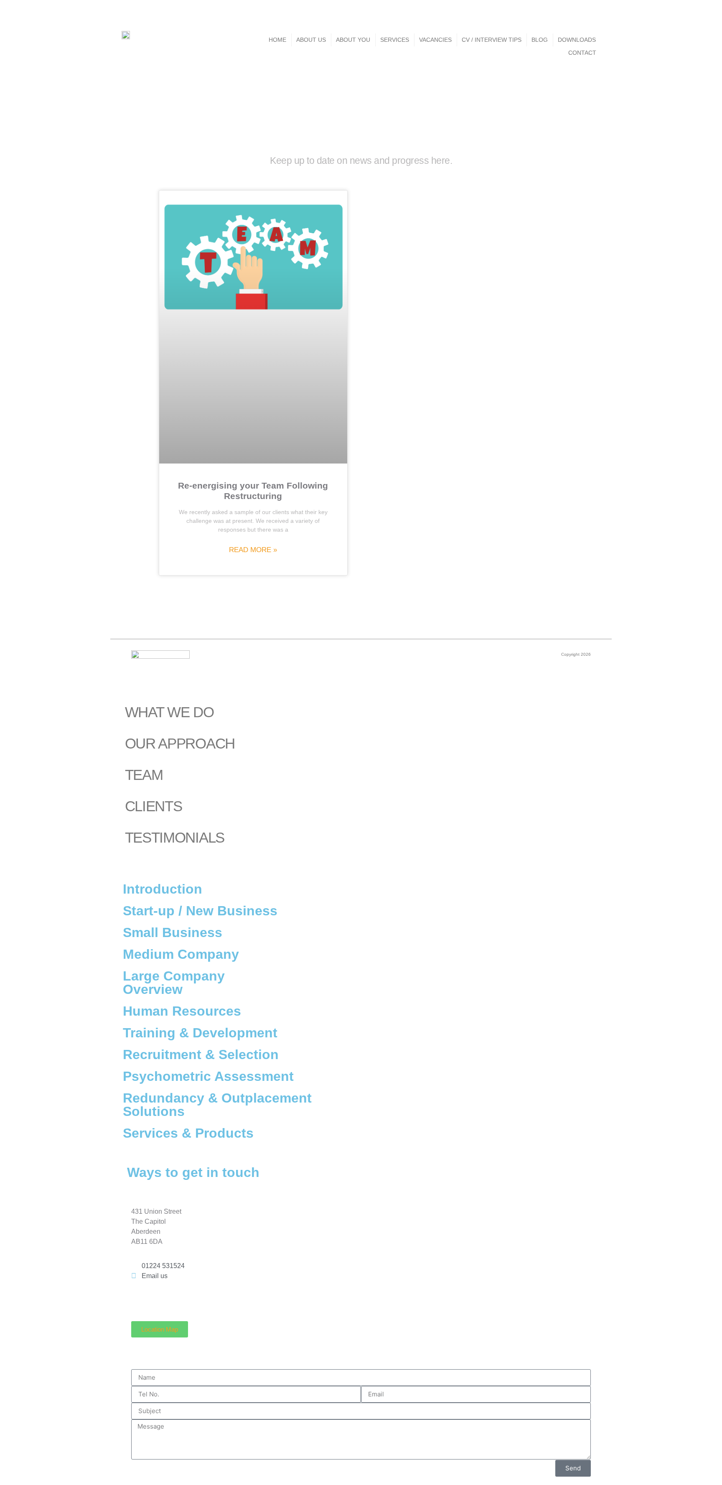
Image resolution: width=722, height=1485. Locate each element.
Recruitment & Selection (201, 1054)
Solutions (154, 1111)
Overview (153, 989)
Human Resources (182, 1011)
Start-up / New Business (200, 910)
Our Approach (180, 743)
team (144, 775)
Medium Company (181, 954)
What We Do (169, 712)
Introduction (162, 889)
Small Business (172, 932)
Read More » (253, 550)
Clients (153, 806)
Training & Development (200, 1032)
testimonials (174, 837)
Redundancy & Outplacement (217, 1097)
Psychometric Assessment (208, 1076)
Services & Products (188, 1133)
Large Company (174, 975)
